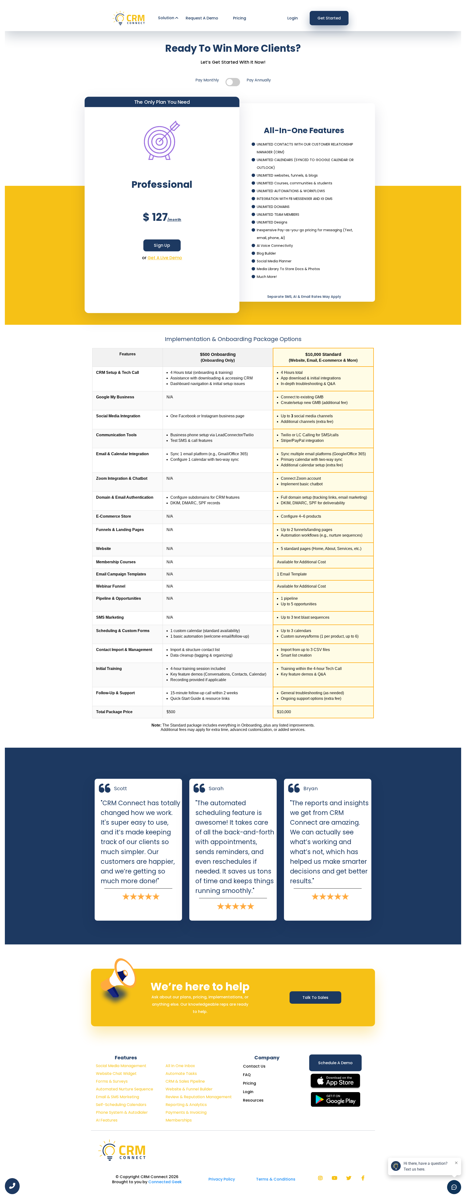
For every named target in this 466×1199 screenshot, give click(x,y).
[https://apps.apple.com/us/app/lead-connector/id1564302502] (335, 1081)
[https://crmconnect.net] (129, 18)
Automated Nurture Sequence (124, 1089)
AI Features (106, 1120)
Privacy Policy (221, 1179)
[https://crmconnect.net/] (122, 1150)
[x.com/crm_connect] (350, 1178)
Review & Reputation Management (199, 1097)
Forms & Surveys (112, 1081)
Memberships (179, 1120)
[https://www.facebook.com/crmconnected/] (364, 1178)
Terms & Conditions (275, 1179)
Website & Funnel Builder (189, 1089)
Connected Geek (165, 1182)
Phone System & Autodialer (122, 1112)
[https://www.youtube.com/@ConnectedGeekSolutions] (336, 1178)
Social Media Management (121, 1066)
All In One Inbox (180, 1066)
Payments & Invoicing (186, 1112)
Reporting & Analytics (186, 1104)
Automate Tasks (181, 1073)
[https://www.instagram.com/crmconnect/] (321, 1178)
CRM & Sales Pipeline (185, 1081)
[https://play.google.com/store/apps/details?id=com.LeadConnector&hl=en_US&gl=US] (335, 1099)
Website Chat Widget (116, 1073)
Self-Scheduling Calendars (121, 1104)
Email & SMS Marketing (117, 1097)
